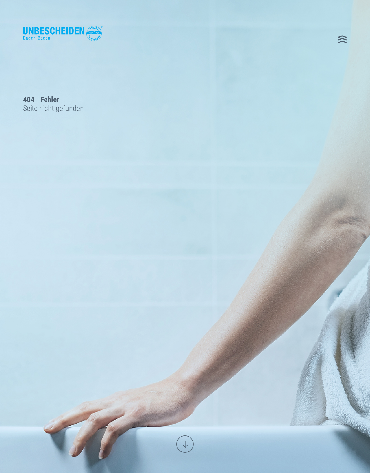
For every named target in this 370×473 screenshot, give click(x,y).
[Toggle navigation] (342, 38)
